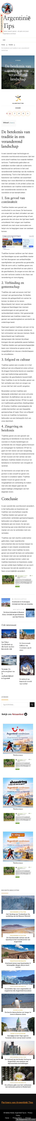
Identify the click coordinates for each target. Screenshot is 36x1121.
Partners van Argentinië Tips (17, 1102)
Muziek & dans (18, 1010)
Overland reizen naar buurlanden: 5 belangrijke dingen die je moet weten (18, 965)
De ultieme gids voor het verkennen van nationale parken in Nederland (18, 1086)
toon (11, 123)
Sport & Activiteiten (18, 1033)
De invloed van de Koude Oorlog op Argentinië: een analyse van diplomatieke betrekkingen (18, 1061)
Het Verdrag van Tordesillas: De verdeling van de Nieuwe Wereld (18, 915)
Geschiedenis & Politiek (18, 912)
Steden (18, 60)
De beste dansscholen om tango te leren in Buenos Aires (18, 1013)
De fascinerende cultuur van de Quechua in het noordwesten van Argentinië (18, 940)
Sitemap (28, 1118)
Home (7, 1118)
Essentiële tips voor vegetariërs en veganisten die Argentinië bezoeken (18, 990)
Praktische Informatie (18, 961)
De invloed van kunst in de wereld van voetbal (25, 681)
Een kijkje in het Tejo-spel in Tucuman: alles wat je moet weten (18, 1037)
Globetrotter (18, 103)
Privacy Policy (17, 1118)
